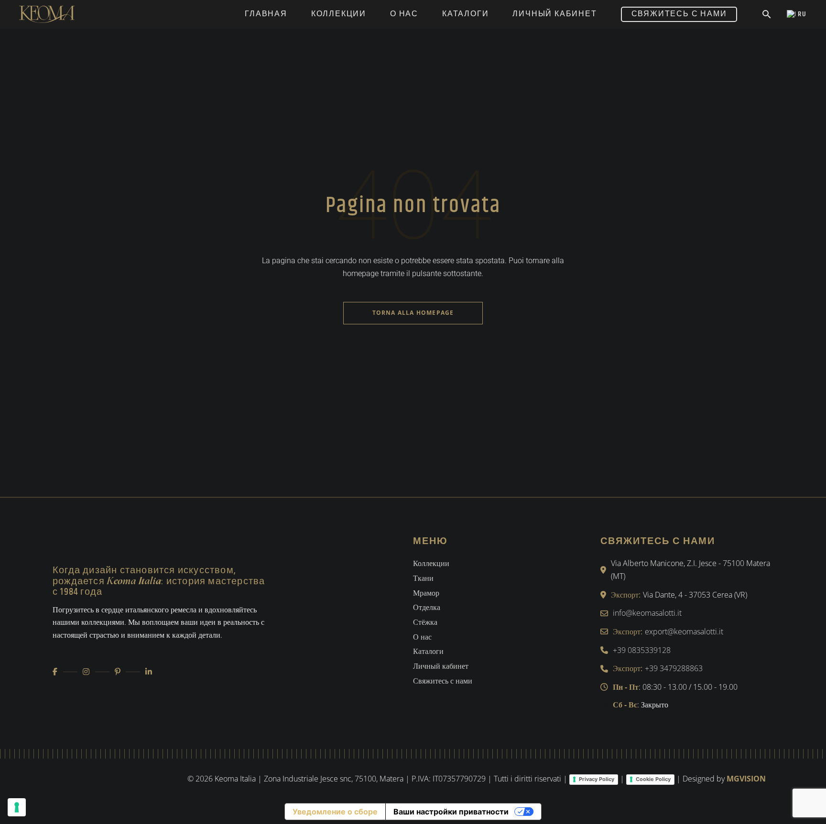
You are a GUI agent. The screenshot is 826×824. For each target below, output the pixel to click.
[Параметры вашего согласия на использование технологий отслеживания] (17, 807)
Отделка (426, 607)
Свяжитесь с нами (442, 680)
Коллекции (431, 563)
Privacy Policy (596, 779)
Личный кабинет (440, 666)
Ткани (423, 578)
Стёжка (425, 622)
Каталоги (428, 651)
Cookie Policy (653, 779)
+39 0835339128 (642, 650)
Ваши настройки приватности (451, 811)
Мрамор (426, 593)
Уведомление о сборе (335, 811)
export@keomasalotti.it (684, 631)
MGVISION (746, 778)
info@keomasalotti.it (647, 613)
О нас (422, 636)
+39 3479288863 (674, 668)
